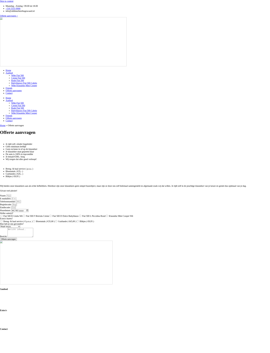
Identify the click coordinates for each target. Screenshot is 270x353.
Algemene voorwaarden (10, 339)
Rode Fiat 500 (17, 80)
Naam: (3, 195)
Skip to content (6, 1)
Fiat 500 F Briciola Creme (37, 216)
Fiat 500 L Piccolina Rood (93, 216)
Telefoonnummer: (8, 201)
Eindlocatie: (5, 207)
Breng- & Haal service (10, 316)
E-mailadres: (6, 198)
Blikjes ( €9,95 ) (87, 221)
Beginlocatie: (6, 204)
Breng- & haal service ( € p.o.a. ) (17, 221)
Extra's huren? (6, 218)
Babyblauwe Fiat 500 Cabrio (24, 83)
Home (8, 70)
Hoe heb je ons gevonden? (12, 224)
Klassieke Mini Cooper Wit (121, 216)
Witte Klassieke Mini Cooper (24, 85)
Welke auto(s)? (6, 213)
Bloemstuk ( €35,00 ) (45, 221)
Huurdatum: (5, 210)
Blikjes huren (6, 323)
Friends (9, 88)
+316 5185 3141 (20, 349)
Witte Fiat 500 (17, 75)
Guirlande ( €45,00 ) (67, 221)
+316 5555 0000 (20, 347)
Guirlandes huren (7, 321)
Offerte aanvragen (14, 90)
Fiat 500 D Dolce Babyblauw (65, 216)
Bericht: (4, 236)
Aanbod (9, 73)
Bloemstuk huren (7, 318)
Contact (9, 93)
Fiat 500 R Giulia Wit (12, 216)
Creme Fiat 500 (18, 78)
